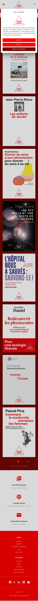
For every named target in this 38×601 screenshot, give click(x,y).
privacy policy (17, 35)
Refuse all (19, 44)
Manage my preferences (19, 49)
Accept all (19, 40)
